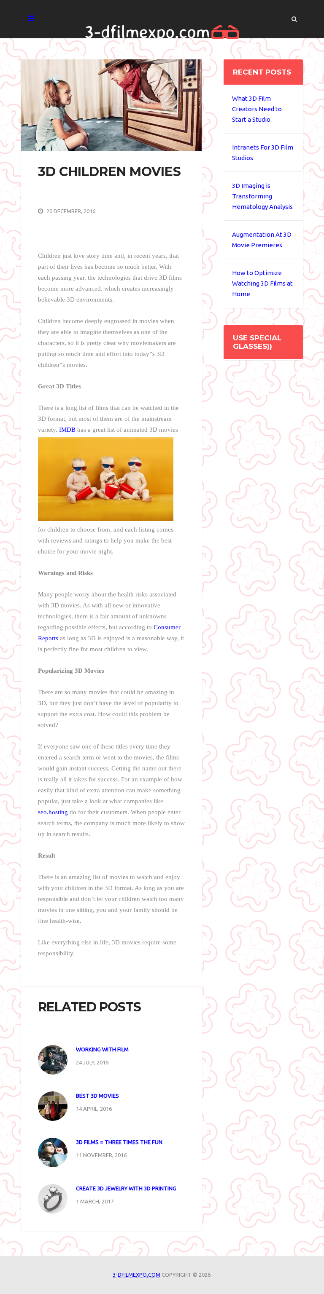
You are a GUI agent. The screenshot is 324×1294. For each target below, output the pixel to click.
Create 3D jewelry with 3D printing (126, 1188)
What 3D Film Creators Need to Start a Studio (257, 109)
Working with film (102, 1049)
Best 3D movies (97, 1096)
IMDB (67, 429)
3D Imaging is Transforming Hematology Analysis (262, 196)
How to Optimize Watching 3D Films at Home (262, 283)
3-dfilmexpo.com (136, 1275)
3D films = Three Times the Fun (119, 1142)
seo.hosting (53, 812)
